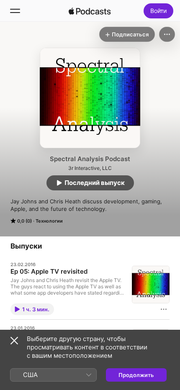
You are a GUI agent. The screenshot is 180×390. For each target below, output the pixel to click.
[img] (89, 11)
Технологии (49, 221)
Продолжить (136, 375)
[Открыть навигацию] (15, 11)
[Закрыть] (14, 340)
